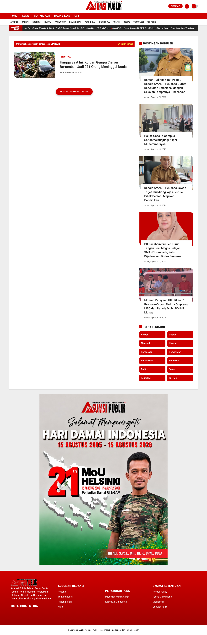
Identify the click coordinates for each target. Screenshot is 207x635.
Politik (116, 22)
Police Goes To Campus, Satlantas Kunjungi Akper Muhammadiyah (160, 140)
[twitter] (14, 6)
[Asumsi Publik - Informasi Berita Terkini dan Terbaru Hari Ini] (103, 11)
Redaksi (25, 16)
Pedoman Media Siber (117, 596)
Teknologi (138, 22)
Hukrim (172, 343)
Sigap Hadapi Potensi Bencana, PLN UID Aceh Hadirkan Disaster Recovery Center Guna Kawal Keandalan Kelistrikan (144, 28)
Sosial (127, 22)
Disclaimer (158, 601)
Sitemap (175, 6)
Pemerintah (75, 22)
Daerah (25, 22)
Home (14, 16)
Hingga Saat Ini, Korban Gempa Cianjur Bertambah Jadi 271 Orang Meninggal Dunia (93, 64)
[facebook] (10, 6)
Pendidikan (90, 22)
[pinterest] (25, 612)
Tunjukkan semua (125, 44)
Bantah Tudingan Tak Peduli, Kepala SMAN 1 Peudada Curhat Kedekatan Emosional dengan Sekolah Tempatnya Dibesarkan (165, 86)
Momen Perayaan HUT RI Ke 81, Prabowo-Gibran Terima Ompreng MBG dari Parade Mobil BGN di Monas (166, 306)
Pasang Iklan (62, 16)
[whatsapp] (20, 612)
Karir (77, 16)
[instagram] (19, 6)
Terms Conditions (162, 596)
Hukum (47, 22)
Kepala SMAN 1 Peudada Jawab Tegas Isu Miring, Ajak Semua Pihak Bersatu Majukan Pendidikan (165, 194)
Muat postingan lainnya (74, 91)
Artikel (14, 22)
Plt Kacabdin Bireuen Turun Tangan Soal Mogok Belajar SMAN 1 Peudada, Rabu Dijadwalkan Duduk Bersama (162, 250)
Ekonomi (37, 22)
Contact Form (160, 606)
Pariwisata (60, 22)
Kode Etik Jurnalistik (116, 601)
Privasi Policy (160, 591)
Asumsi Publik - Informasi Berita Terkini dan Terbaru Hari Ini (112, 630)
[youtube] (23, 6)
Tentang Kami (42, 16)
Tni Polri (151, 22)
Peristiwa (104, 22)
